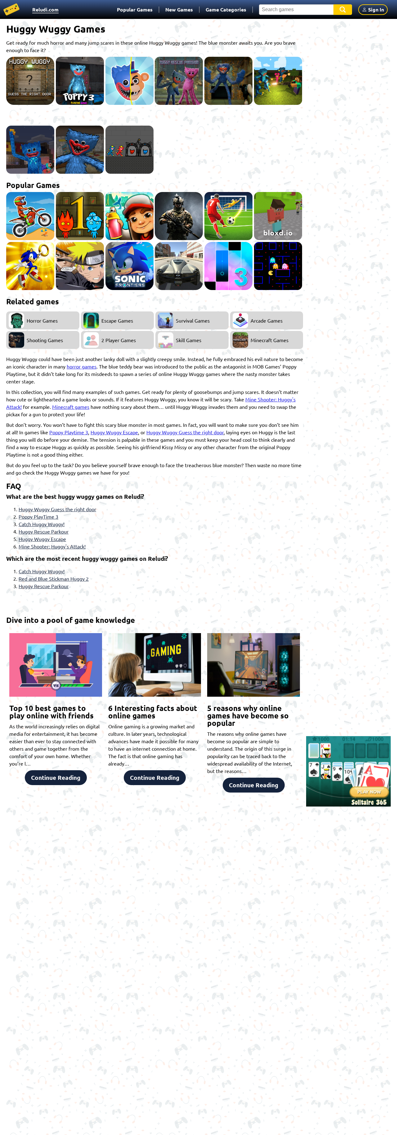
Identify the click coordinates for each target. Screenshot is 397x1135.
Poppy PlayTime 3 (38, 516)
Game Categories (226, 9)
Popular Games (135, 9)
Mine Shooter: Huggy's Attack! (52, 546)
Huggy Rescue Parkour (44, 531)
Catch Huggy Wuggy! (42, 524)
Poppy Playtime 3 (68, 432)
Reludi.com (45, 9)
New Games (179, 9)
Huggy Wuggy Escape (114, 432)
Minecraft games (70, 407)
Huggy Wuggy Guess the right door (185, 432)
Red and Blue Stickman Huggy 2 (54, 578)
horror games (81, 366)
